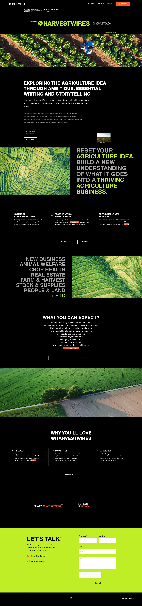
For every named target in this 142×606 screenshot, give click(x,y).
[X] (62, 504)
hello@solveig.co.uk (38, 561)
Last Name (102, 536)
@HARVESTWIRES (71, 438)
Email (80, 546)
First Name (82, 536)
